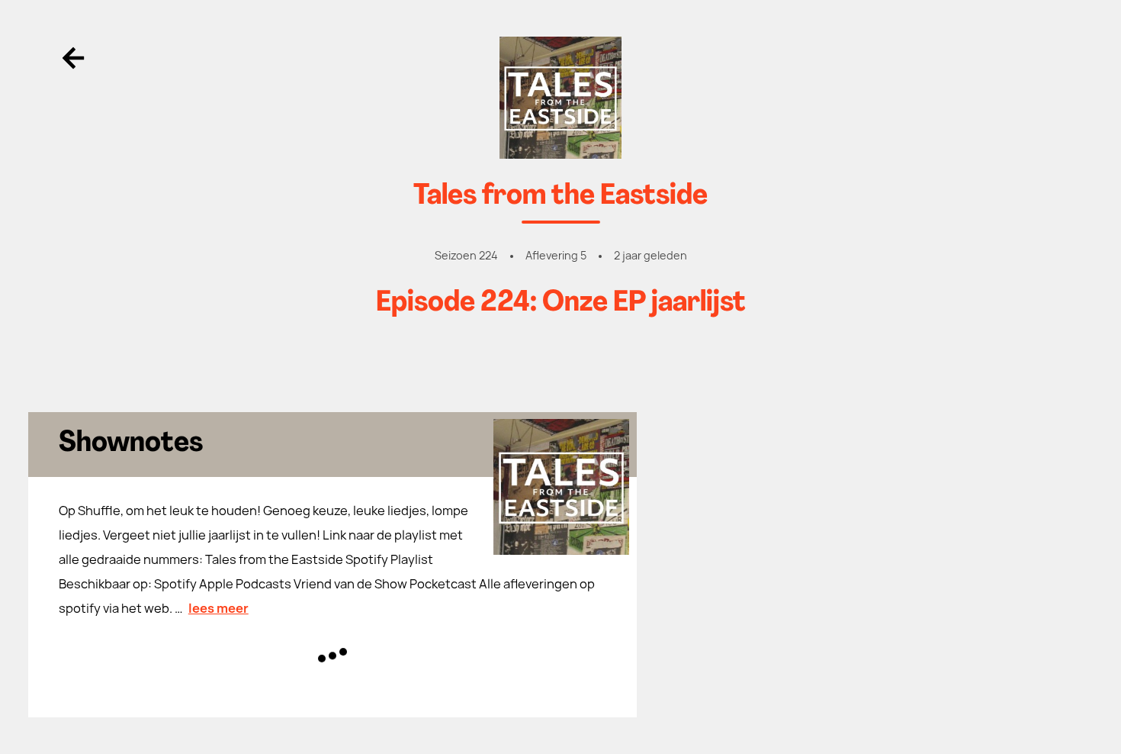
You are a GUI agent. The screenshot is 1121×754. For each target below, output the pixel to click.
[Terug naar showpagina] (561, 98)
